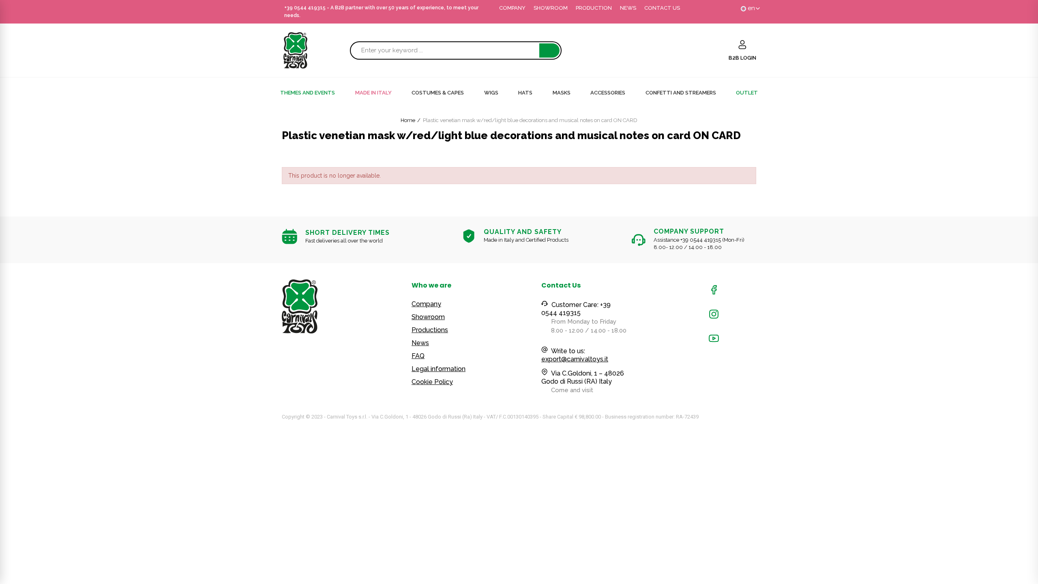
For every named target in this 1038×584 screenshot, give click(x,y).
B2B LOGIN (742, 58)
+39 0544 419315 (305, 8)
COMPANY (512, 8)
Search (549, 50)
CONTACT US (662, 8)
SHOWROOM (551, 8)
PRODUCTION (594, 8)
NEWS (628, 8)
